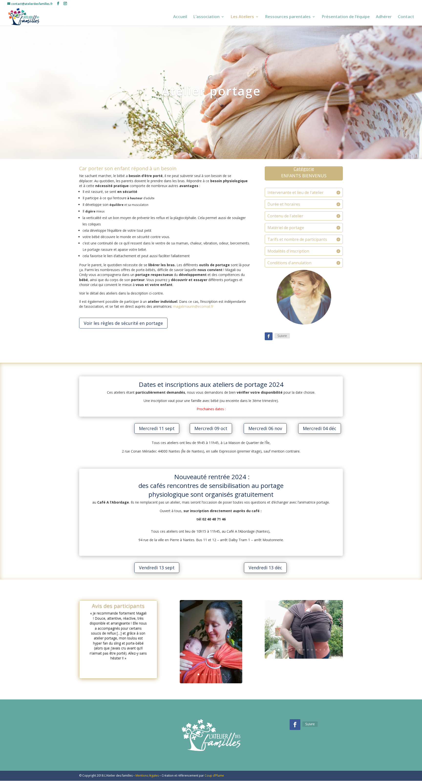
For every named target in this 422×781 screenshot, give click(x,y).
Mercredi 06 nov (265, 428)
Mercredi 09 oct (210, 428)
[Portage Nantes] (304, 657)
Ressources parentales (288, 17)
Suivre (282, 335)
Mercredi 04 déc (319, 428)
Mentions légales (147, 775)
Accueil (180, 17)
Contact (406, 17)
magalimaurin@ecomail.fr (193, 306)
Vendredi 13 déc (265, 567)
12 (324, 650)
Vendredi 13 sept (157, 567)
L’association (206, 17)
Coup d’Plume (214, 775)
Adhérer (384, 17)
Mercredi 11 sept (157, 428)
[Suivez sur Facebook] (269, 336)
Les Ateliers (242, 17)
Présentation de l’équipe (346, 17)
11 (320, 650)
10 (316, 650)
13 (328, 650)
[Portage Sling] (211, 682)
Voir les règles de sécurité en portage (123, 323)
